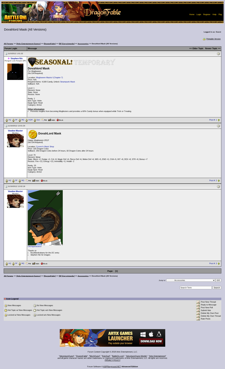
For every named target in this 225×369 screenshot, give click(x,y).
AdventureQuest (67, 356)
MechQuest (95, 356)
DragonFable (81, 356)
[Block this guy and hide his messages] (59, 120)
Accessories (83, 44)
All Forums (8, 44)
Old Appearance (34, 246)
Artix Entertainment (157, 356)
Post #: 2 (213, 180)
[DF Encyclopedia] (67, 44)
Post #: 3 (213, 263)
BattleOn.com (118, 356)
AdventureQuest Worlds (136, 356)
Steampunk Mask (67, 82)
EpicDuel (106, 356)
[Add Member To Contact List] (52, 120)
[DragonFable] (50, 44)
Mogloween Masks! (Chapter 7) (49, 77)
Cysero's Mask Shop (45, 146)
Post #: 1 (213, 120)
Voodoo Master (15, 131)
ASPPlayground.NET (112, 366)
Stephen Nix (17, 58)
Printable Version (213, 39)
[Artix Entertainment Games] (28, 44)
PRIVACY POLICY (112, 360)
